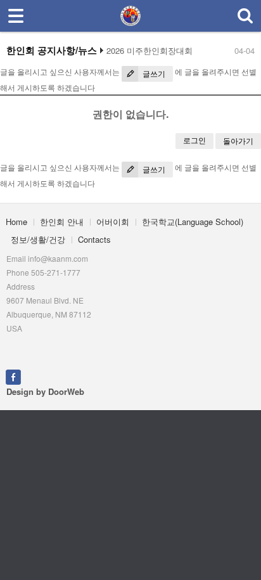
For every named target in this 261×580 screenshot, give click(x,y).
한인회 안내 (62, 222)
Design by (45, 391)
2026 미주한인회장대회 (149, 50)
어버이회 (112, 222)
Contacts (94, 239)
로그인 (194, 140)
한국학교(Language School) (192, 222)
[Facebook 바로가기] (13, 376)
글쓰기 (153, 73)
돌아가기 (238, 141)
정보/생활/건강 (38, 239)
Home (16, 222)
